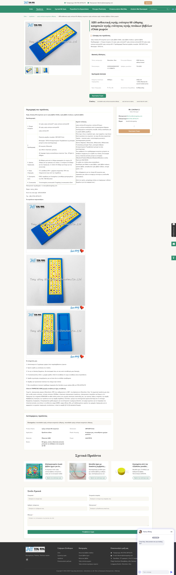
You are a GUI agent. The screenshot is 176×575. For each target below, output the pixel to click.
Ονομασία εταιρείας (94, 495)
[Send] (171, 572)
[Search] (167, 9)
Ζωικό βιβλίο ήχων (84, 555)
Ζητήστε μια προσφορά (139, 9)
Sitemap (117, 571)
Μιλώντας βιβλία (83, 558)
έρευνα (148, 3)
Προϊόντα (39, 9)
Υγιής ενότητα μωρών (85, 561)
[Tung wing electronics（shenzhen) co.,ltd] (29, 2)
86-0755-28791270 (80, 3)
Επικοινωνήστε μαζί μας (118, 9)
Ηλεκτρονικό (93, 505)
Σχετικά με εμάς (60, 9)
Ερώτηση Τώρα (97, 96)
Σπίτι (31, 9)
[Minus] (171, 532)
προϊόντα (31, 16)
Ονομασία (31, 495)
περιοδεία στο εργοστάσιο (79, 9)
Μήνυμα (30, 515)
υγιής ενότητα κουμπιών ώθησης (46, 16)
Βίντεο (49, 9)
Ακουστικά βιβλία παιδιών (86, 552)
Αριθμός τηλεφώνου (33, 505)
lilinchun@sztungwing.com (105, 3)
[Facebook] (134, 126)
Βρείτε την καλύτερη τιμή (54, 478)
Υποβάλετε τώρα (88, 532)
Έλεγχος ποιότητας (99, 9)
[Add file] (139, 572)
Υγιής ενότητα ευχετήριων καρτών (88, 564)
